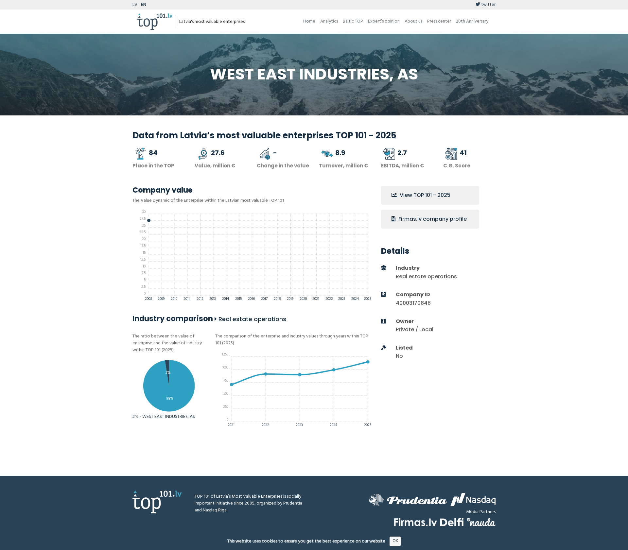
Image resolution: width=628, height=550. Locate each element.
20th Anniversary (472, 21)
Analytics (329, 21)
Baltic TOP (353, 21)
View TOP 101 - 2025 (424, 195)
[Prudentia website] (408, 499)
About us (413, 21)
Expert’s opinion (384, 21)
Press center (439, 21)
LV (134, 4)
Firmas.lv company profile (432, 219)
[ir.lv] (481, 522)
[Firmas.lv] (415, 522)
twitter (488, 5)
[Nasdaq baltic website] (473, 499)
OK (395, 541)
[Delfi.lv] (451, 522)
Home (309, 21)
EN (143, 4)
